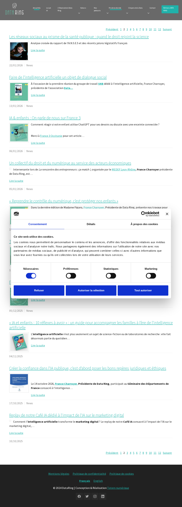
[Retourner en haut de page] (174, 499)
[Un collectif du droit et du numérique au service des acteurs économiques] (10, 169)
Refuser (39, 290)
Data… (68, 88)
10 (150, 29)
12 (159, 29)
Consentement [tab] (37, 224)
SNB (100, 83)
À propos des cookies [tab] (144, 224)
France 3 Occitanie (51, 136)
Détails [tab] (91, 224)
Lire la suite (38, 50)
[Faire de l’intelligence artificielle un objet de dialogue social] (19, 92)
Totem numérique (118, 488)
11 (155, 29)
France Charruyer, (94, 207)
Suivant (167, 29)
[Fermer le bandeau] (167, 214)
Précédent (112, 29)
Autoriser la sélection (91, 290)
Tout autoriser (143, 290)
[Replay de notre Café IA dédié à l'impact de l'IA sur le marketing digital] (10, 421)
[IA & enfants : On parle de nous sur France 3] (19, 132)
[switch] (71, 276)
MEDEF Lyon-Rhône (124, 169)
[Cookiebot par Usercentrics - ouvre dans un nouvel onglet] (143, 214)
